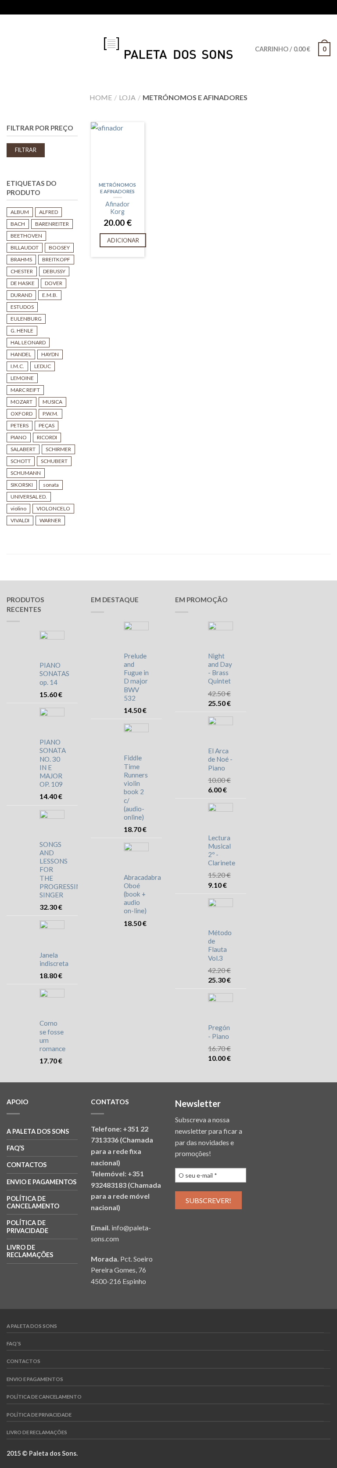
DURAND (21, 295)
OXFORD (21, 413)
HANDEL (21, 354)
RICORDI (47, 437)
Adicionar (123, 240)
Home (101, 97)
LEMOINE (22, 378)
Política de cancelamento (33, 1202)
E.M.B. (49, 295)
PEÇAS (46, 425)
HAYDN (50, 354)
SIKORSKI (22, 484)
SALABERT (23, 449)
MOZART (21, 401)
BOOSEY (59, 247)
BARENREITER (52, 224)
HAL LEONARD (28, 342)
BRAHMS (21, 259)
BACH (18, 224)
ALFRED (48, 212)
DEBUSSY (54, 271)
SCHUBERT (54, 461)
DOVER (53, 283)
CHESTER (22, 271)
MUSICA (52, 401)
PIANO (19, 437)
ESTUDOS (22, 307)
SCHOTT (21, 461)
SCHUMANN (26, 473)
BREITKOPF (56, 259)
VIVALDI (20, 520)
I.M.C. (17, 366)
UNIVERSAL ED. (29, 496)
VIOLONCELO (53, 508)
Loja (127, 97)
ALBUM (20, 212)
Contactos (27, 1164)
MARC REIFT (25, 390)
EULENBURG (26, 318)
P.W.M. (50, 413)
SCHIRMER (58, 449)
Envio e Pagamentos (41, 1182)
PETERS (20, 425)
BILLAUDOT (25, 247)
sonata (51, 484)
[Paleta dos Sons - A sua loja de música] (168, 46)
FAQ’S (15, 1148)
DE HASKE (23, 283)
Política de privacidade (27, 1226)
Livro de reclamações (30, 1251)
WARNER (50, 520)
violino (18, 508)
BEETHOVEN (26, 235)
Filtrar (25, 150)
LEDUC (42, 366)
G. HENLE (22, 330)
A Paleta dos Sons (38, 1131)
